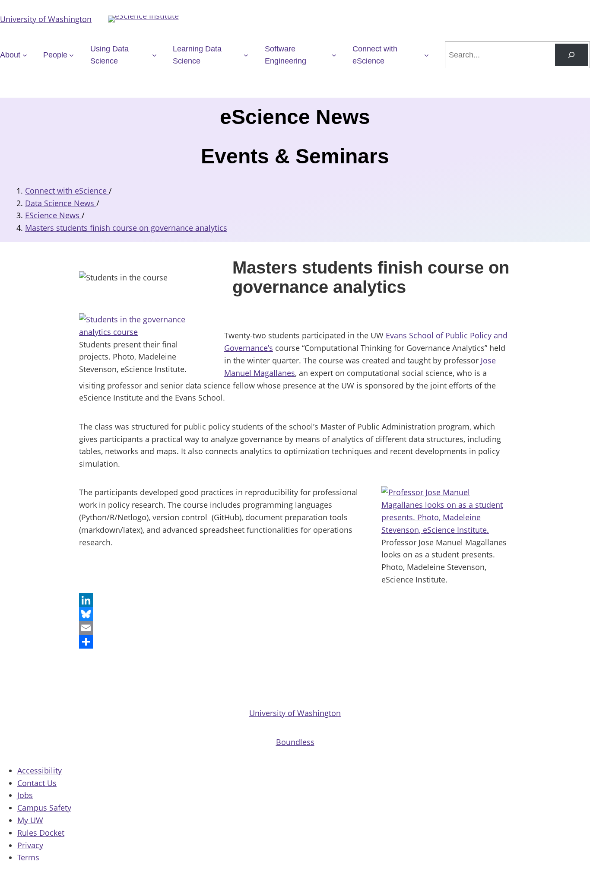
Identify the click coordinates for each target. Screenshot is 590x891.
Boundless (295, 742)
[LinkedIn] (295, 600)
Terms (28, 857)
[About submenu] (24, 55)
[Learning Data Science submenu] (246, 55)
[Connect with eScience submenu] (426, 55)
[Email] (295, 628)
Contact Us (37, 783)
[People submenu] (71, 55)
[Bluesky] (295, 614)
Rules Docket (40, 832)
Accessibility (39, 770)
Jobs (25, 795)
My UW (30, 820)
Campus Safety (44, 807)
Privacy (30, 845)
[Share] (295, 642)
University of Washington (46, 19)
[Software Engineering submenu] (334, 55)
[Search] (571, 55)
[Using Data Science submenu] (154, 55)
